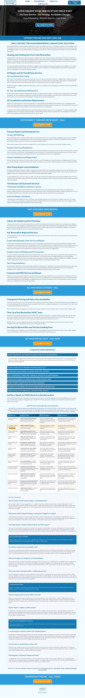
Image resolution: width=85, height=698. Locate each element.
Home (27, 1)
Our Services (39, 1)
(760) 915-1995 (46, 49)
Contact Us (43, 4)
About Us (53, 1)
